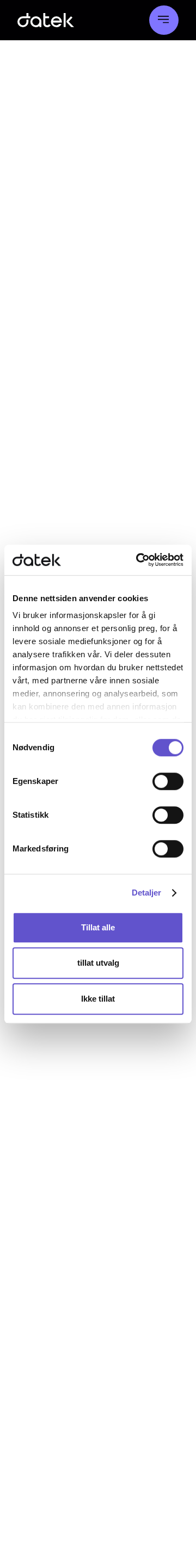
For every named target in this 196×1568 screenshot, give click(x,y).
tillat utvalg (98, 962)
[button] (164, 20)
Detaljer (147, 892)
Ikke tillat (98, 998)
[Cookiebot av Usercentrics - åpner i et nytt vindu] (138, 560)
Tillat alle (98, 927)
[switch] (167, 781)
